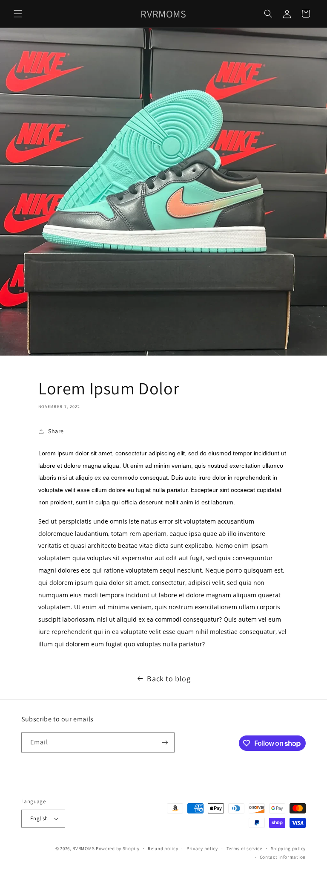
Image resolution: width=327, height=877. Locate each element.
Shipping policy (288, 848)
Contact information (283, 857)
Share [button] (56, 431)
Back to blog (168, 678)
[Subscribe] (164, 742)
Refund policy (163, 848)
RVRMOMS (83, 848)
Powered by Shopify (118, 848)
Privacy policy (202, 848)
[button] (18, 13)
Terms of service (244, 848)
